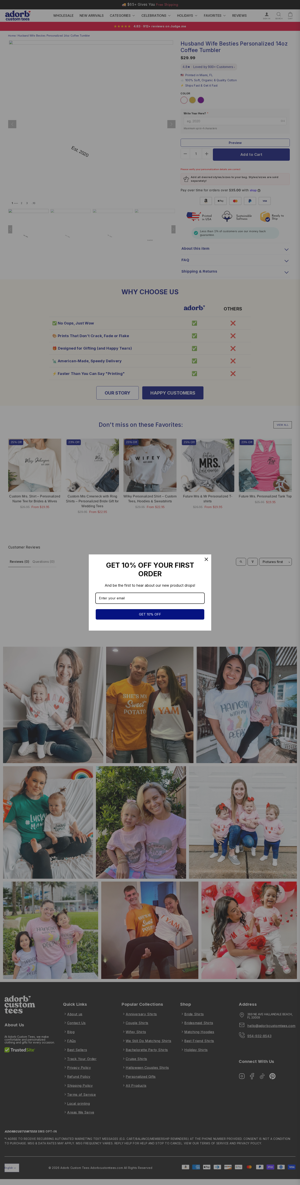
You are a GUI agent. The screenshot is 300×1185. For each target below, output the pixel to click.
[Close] (206, 559)
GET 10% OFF (150, 614)
